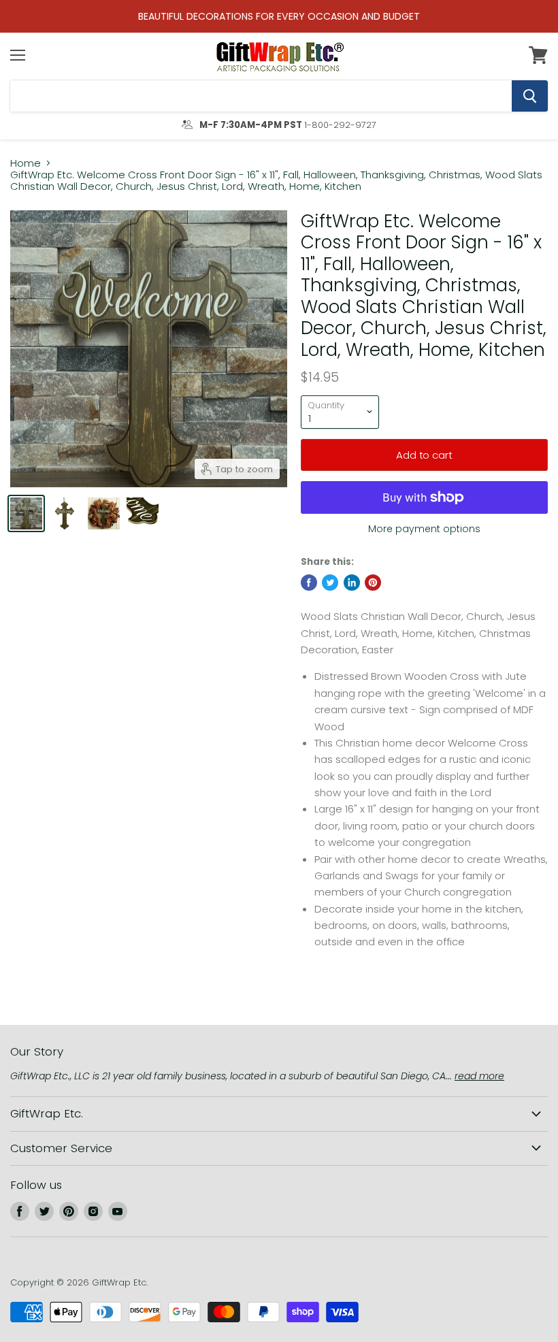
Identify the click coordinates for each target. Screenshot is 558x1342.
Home (25, 163)
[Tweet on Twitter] (330, 582)
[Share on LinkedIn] (352, 582)
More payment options (424, 528)
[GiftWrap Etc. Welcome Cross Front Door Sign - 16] (26, 513)
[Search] (530, 96)
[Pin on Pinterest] (373, 582)
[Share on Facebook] (309, 582)
